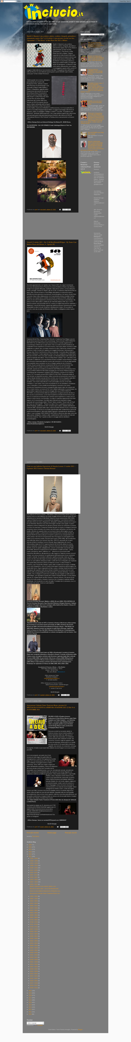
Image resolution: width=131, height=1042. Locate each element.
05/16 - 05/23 (34, 943)
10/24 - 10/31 (34, 879)
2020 (30, 990)
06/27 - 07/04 (34, 929)
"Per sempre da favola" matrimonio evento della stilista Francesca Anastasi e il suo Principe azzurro (96, 45)
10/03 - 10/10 (34, 896)
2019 (30, 993)
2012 (30, 1009)
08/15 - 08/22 (34, 912)
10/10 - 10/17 (34, 884)
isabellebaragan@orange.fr (56, 686)
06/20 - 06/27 (34, 931)
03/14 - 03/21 (34, 964)
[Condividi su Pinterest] (70, 210)
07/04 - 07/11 (34, 926)
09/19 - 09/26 (34, 901)
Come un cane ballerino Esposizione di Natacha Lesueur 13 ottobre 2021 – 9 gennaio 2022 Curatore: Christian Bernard (51, 467)
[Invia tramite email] (63, 210)
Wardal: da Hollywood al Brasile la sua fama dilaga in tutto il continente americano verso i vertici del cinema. (96, 58)
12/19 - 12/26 (34, 861)
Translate (40, 1025)
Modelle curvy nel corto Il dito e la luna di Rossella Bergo (95, 102)
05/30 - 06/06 (34, 938)
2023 (30, 851)
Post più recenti (33, 833)
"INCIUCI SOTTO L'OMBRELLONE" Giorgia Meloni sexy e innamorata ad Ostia (95, 72)
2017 (30, 997)
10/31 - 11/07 (34, 877)
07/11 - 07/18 (34, 924)
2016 (30, 1000)
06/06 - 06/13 (34, 936)
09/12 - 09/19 (34, 903)
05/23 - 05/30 (34, 941)
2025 (30, 847)
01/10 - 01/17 (34, 985)
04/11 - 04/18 (34, 955)
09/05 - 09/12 (34, 905)
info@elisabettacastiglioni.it (51, 678)
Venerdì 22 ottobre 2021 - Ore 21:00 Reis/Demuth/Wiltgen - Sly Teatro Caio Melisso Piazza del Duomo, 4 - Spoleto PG (51, 243)
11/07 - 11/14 (34, 875)
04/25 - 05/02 (34, 950)
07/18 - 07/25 (34, 922)
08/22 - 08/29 (34, 910)
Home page (51, 833)
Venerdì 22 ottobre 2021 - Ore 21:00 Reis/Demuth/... (44, 888)
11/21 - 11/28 (34, 870)
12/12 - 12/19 (34, 863)
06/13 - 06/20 (34, 934)
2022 (30, 854)
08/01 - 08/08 (34, 917)
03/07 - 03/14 (34, 966)
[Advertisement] (52, 226)
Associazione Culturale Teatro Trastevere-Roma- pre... (45, 893)
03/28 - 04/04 (34, 959)
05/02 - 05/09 (34, 948)
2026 (30, 844)
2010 (30, 1014)
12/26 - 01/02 (34, 858)
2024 (30, 849)
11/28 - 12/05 (34, 867)
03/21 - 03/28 (34, 962)
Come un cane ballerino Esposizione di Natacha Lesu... (45, 891)
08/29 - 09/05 (34, 908)
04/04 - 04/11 (34, 957)
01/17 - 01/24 (34, 983)
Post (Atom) (35, 836)
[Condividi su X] (66, 210)
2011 (30, 1012)
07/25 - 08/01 (34, 919)
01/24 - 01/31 (34, 980)
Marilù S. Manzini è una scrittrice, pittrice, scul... (43, 886)
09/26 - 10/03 (34, 898)
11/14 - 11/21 (34, 872)
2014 (30, 1004)
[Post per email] (60, 209)
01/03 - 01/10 (34, 987)
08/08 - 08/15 (34, 915)
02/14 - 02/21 (34, 973)
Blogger (80, 1029)
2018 (30, 995)
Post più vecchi (71, 833)
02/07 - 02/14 (34, 976)
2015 (30, 1002)
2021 (30, 856)
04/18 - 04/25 (34, 952)
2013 (30, 1007)
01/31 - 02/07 (34, 978)
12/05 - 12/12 (34, 865)
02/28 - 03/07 (34, 969)
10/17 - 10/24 (34, 882)
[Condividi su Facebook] (68, 210)
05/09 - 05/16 (34, 945)
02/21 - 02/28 (34, 971)
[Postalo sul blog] (65, 210)
